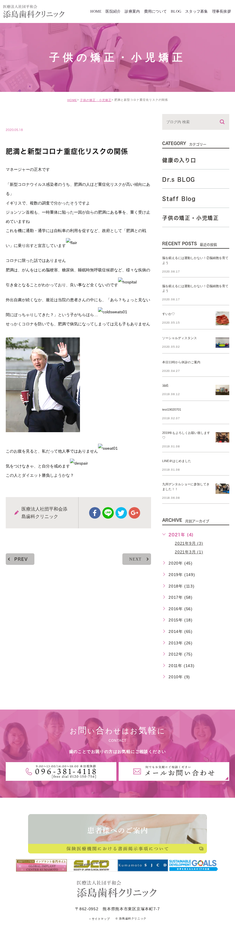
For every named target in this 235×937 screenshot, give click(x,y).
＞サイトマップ (99, 918)
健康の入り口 (179, 160)
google (134, 513)
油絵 (165, 385)
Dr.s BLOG (178, 179)
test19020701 (171, 409)
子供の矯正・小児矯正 (95, 100)
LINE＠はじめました (176, 461)
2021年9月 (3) (189, 543)
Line (108, 513)
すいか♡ (168, 314)
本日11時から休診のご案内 (181, 362)
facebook (95, 513)
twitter (121, 513)
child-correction (33, 117)
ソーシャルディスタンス (179, 338)
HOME (72, 100)
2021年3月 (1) (189, 552)
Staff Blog (179, 198)
